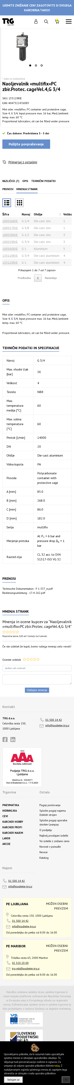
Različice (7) (10, 181)
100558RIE (10, 235)
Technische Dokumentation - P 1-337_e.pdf (27, 588)
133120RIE (10, 262)
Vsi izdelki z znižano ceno (54, 841)
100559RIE (10, 242)
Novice (43, 852)
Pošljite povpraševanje (26, 144)
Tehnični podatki (43, 181)
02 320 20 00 (20, 963)
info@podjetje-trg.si (57, 725)
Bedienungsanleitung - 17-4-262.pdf (23, 593)
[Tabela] (6, 202)
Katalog (44, 857)
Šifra (5, 214)
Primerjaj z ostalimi (22, 162)
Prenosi (7, 189)
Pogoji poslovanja (49, 805)
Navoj (26, 214)
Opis (25, 181)
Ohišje (38, 214)
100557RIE (10, 228)
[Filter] (19, 202)
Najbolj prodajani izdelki (53, 835)
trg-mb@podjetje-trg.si (25, 968)
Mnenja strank (27, 189)
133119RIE (10, 256)
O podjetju (45, 830)
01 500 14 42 (53, 720)
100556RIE (10, 221)
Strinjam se (13, 1079)
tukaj (57, 1065)
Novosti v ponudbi (50, 846)
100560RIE (10, 249)
